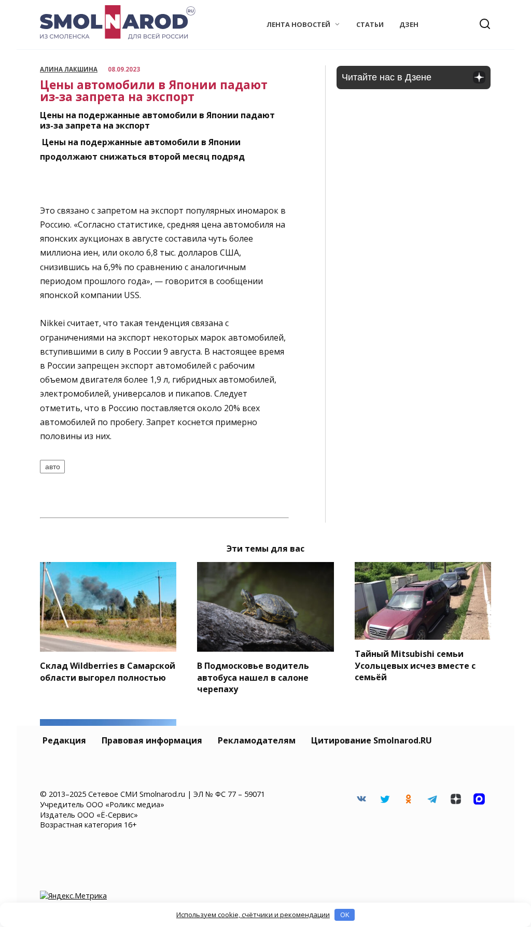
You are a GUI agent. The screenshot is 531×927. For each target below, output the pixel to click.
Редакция (64, 740)
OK (345, 914)
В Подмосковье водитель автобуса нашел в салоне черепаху (253, 677)
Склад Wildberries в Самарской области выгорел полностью (107, 671)
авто (52, 466)
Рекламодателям (257, 740)
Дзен (408, 24)
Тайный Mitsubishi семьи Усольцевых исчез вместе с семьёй (415, 665)
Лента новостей (298, 24)
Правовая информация (152, 740)
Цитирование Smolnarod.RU (371, 740)
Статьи (370, 24)
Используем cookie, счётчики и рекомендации (253, 914)
